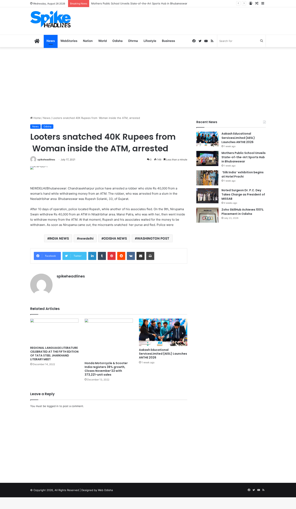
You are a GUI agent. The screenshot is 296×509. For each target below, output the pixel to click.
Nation (88, 41)
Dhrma (133, 41)
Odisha (117, 41)
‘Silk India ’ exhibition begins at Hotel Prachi (242, 174)
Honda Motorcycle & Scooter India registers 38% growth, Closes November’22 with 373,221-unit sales (106, 369)
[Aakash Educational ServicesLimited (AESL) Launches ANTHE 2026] (163, 332)
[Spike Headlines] (50, 18)
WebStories (68, 41)
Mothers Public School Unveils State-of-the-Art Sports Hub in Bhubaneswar (243, 157)
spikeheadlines (46, 159)
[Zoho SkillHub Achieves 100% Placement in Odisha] (207, 215)
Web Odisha (105, 490)
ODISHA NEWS (115, 238)
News (51, 41)
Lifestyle (150, 41)
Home (37, 117)
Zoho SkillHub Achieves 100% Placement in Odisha (242, 212)
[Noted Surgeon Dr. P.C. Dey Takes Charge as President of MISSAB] (207, 195)
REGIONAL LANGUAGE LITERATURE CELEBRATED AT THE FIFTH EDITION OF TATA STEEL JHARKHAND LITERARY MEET (54, 353)
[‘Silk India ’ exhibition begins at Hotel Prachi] (207, 177)
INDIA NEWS (59, 238)
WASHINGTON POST (153, 238)
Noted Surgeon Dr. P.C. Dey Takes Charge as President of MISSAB (243, 194)
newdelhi (86, 238)
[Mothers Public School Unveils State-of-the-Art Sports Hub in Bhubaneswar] (207, 158)
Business (168, 41)
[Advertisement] (188, 20)
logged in (53, 406)
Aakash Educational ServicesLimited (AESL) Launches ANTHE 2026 (163, 353)
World (102, 41)
